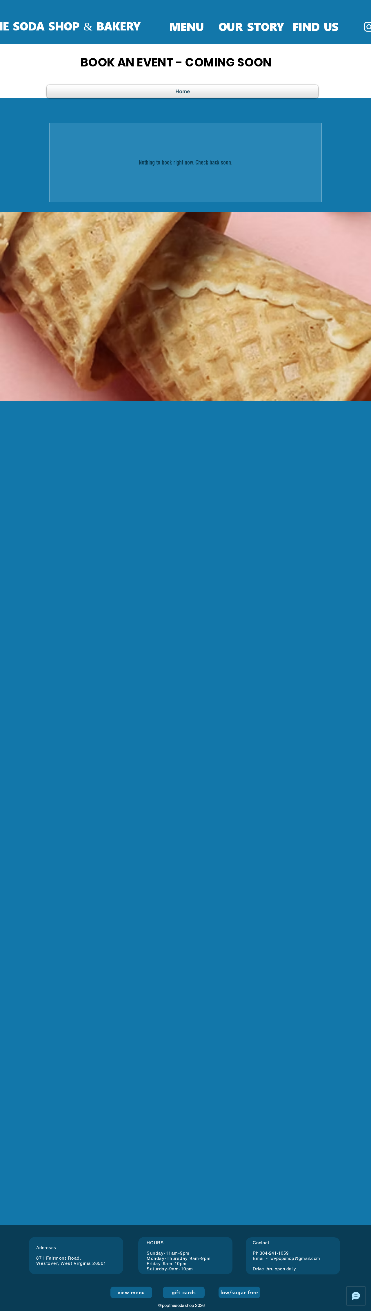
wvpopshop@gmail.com (295, 1258)
